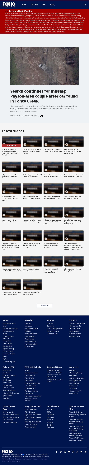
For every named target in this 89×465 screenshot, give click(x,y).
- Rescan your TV (75, 391)
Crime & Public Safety (10, 328)
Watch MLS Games (76, 440)
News (5, 320)
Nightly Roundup (8, 349)
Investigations (7, 385)
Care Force (6, 373)
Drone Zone (7, 383)
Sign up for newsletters (33, 415)
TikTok (49, 412)
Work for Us (73, 394)
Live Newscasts (8, 412)
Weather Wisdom (31, 344)
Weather (29, 320)
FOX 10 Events (30, 412)
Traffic (5, 359)
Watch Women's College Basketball (75, 434)
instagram (65, 452)
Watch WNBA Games (76, 438)
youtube (69, 452)
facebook (56, 452)
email (81, 452)
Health (5, 334)
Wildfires (28, 331)
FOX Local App (8, 420)
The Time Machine (31, 391)
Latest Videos (7, 343)
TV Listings (73, 388)
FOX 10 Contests (31, 409)
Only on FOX (8, 367)
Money (50, 320)
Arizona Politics (74, 328)
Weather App (29, 339)
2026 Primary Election (77, 323)
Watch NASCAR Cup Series (76, 423)
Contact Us (73, 375)
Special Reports (8, 396)
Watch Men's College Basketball (76, 430)
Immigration (7, 341)
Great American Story (32, 383)
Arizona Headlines (9, 323)
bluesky (77, 452)
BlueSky (50, 425)
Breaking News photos (33, 422)
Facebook (50, 417)
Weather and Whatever (33, 396)
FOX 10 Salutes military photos (33, 418)
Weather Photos (30, 341)
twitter (61, 452)
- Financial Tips (52, 334)
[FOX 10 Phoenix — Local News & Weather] (10, 4)
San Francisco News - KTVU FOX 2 (54, 376)
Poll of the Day (8, 351)
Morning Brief (7, 346)
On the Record (30, 388)
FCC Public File (74, 383)
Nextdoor (50, 428)
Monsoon (28, 326)
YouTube (50, 409)
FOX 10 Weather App (10, 422)
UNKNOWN (29, 394)
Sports (5, 356)
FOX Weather (29, 347)
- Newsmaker (74, 331)
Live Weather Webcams (11, 415)
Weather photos (30, 427)
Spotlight (6, 398)
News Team (73, 386)
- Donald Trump (75, 336)
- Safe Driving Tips (9, 362)
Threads (50, 422)
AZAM (5, 326)
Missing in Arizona (9, 390)
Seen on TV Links (9, 354)
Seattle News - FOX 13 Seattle (55, 380)
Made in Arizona (8, 388)
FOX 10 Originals (33, 367)
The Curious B (30, 375)
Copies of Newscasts (76, 378)
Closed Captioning (75, 373)
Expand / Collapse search (85, 4)
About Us (73, 367)
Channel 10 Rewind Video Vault (9, 376)
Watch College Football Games (77, 416)
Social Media (53, 406)
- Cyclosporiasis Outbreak (8, 337)
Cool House (7, 380)
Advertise (72, 370)
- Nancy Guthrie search (11, 393)
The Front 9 (29, 381)
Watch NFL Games (76, 412)
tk (73, 452)
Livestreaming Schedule (11, 417)
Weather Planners (31, 334)
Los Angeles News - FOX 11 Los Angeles (54, 371)
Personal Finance (53, 331)
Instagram (50, 415)
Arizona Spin (7, 370)
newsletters (85, 452)
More (52, 5)
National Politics (75, 334)
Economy (50, 326)
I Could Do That (30, 386)
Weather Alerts (30, 336)
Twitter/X (50, 420)
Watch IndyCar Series (76, 426)
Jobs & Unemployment (55, 328)
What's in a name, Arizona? (31, 400)
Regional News (54, 367)
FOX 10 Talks (29, 378)
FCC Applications (75, 381)
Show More (44, 305)
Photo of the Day (31, 424)
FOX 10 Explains (8, 331)
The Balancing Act (31, 373)
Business (50, 323)
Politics (73, 320)
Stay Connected (32, 406)
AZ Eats (27, 370)
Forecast (28, 323)
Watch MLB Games (76, 419)
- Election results (75, 326)
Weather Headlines (31, 328)
